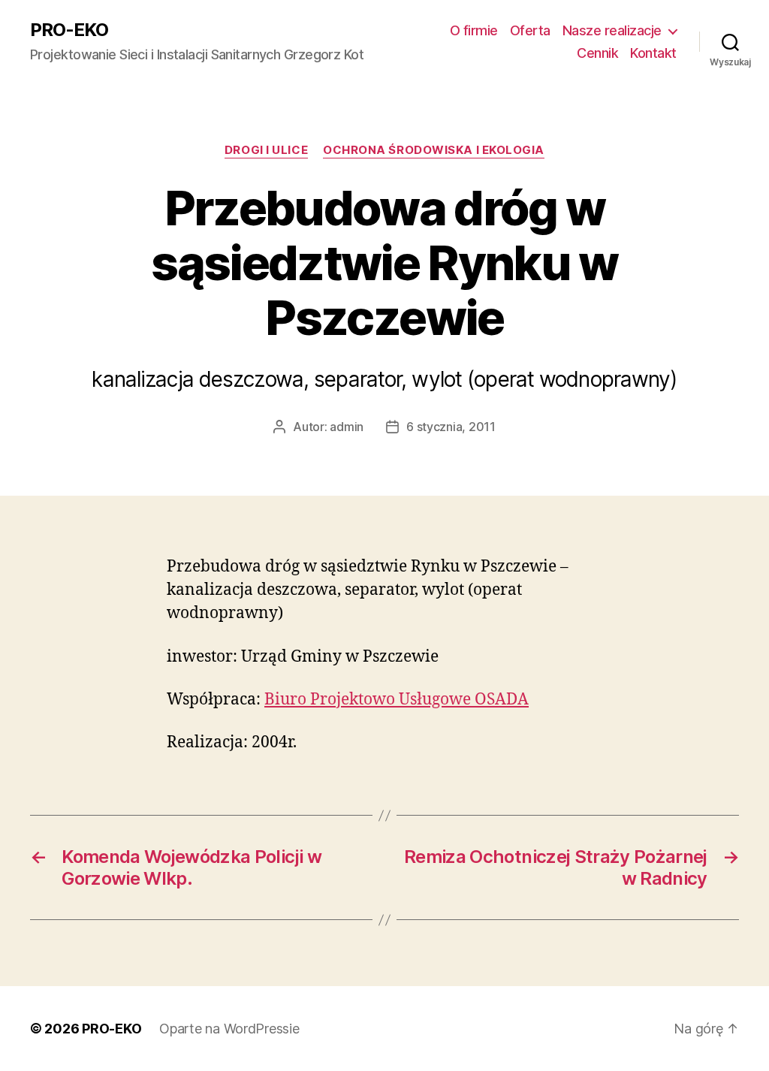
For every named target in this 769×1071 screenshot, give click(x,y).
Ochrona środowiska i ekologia (433, 150)
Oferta (530, 30)
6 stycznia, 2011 (451, 426)
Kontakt (653, 53)
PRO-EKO (69, 30)
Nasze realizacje (612, 30)
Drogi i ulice (266, 150)
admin (346, 426)
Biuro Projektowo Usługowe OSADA (396, 699)
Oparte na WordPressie (229, 1028)
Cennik (597, 53)
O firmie (474, 30)
